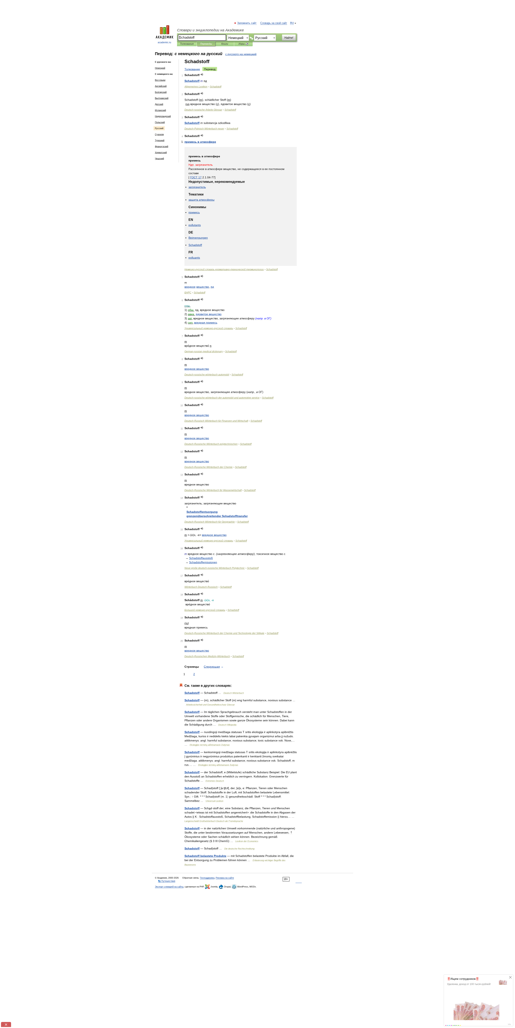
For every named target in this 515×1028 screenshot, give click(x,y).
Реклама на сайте (225, 878)
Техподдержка (207, 878)
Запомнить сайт (247, 23)
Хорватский (161, 152)
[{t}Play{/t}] (201, 74)
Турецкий (159, 140)
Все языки (160, 80)
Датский (159, 104)
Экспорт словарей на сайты (169, 886)
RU (292, 23)
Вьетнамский (161, 98)
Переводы (206, 43)
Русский (159, 128)
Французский (161, 146)
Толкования (187, 43)
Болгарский (161, 92)
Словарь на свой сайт (273, 23)
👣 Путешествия (166, 881)
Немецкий (160, 68)
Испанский (160, 110)
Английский (161, 86)
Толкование (192, 69)
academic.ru (164, 42)
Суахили (159, 134)
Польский (160, 122)
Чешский (159, 158)
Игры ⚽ (243, 43)
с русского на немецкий (240, 54)
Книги (224, 43)
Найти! (288, 37)
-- (224, 269)
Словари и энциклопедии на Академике (210, 30)
